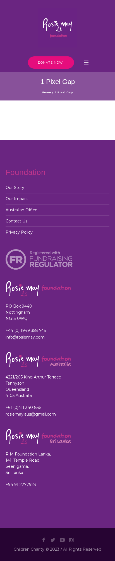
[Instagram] (71, 540)
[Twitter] (53, 540)
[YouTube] (62, 540)
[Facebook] (43, 540)
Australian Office (21, 209)
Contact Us (16, 221)
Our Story (15, 187)
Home (46, 92)
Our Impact (17, 198)
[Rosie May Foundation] (57, 27)
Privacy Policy (19, 232)
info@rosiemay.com (25, 337)
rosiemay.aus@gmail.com (31, 414)
